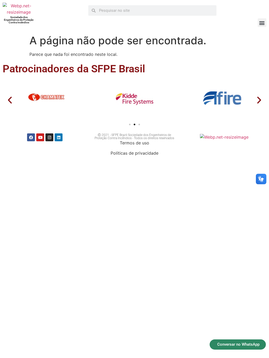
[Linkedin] (59, 137)
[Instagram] (49, 137)
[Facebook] (31, 137)
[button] (262, 22)
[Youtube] (40, 137)
